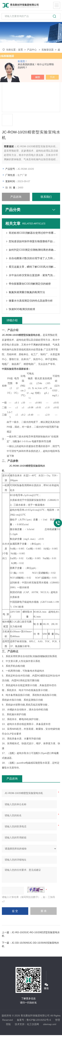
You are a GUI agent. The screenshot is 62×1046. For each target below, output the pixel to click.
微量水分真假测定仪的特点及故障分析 (31, 300)
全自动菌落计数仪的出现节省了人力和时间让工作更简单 (33, 258)
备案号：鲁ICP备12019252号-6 (34, 1019)
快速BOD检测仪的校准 (22, 309)
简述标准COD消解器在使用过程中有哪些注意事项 (33, 232)
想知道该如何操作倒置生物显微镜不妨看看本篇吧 (33, 241)
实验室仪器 (48, 49)
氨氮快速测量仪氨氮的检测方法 (27, 292)
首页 (20, 49)
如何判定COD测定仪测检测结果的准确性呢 (33, 249)
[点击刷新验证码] (35, 890)
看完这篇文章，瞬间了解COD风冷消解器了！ (33, 266)
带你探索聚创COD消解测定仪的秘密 (30, 283)
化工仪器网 (33, 1024)
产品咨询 (15, 196)
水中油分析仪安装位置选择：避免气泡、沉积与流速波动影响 (33, 275)
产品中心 (32, 49)
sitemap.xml (49, 1024)
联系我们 (46, 196)
